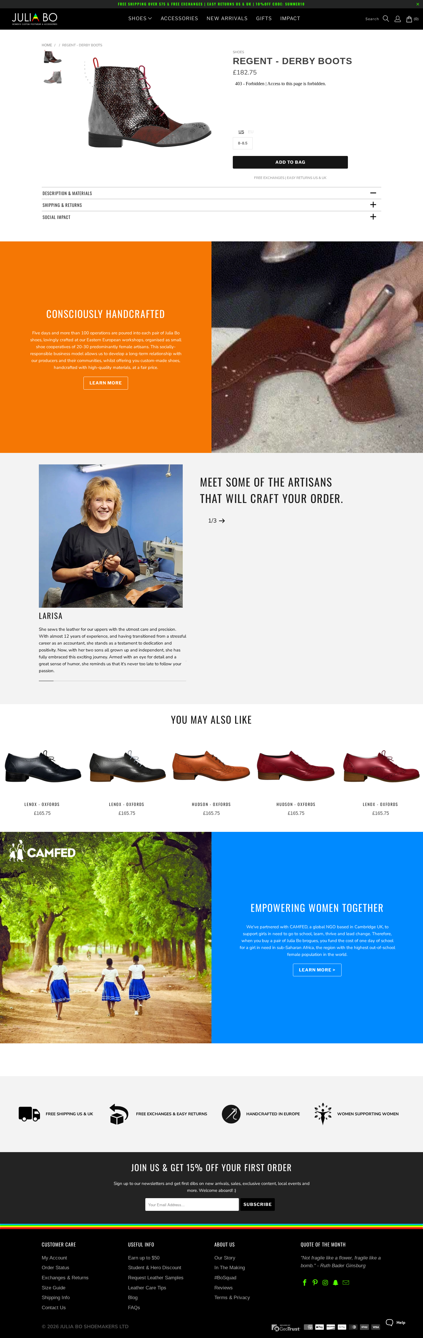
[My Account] (395, 19)
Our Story (224, 1258)
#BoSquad (225, 1277)
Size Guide (53, 1288)
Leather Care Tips (147, 1288)
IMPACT (290, 18)
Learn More (105, 383)
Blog (133, 1297)
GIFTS (264, 18)
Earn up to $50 (143, 1258)
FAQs (134, 1307)
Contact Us (54, 1307)
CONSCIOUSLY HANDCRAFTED (105, 313)
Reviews (223, 1288)
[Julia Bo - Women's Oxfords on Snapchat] (335, 1283)
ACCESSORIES (179, 18)
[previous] (81, 106)
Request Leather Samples (156, 1277)
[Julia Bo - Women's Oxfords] (32, 19)
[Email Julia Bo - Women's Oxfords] (346, 1283)
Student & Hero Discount (154, 1267)
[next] (218, 106)
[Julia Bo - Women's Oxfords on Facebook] (305, 1283)
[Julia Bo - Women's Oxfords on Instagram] (325, 1283)
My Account (54, 1258)
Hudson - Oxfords (211, 767)
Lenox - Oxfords (42, 767)
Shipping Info (56, 1297)
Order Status (55, 1267)
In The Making (229, 1267)
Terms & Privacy (232, 1297)
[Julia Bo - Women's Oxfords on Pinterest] (315, 1283)
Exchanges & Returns (65, 1277)
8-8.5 (242, 143)
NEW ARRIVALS (227, 18)
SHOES (137, 18)
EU (251, 131)
